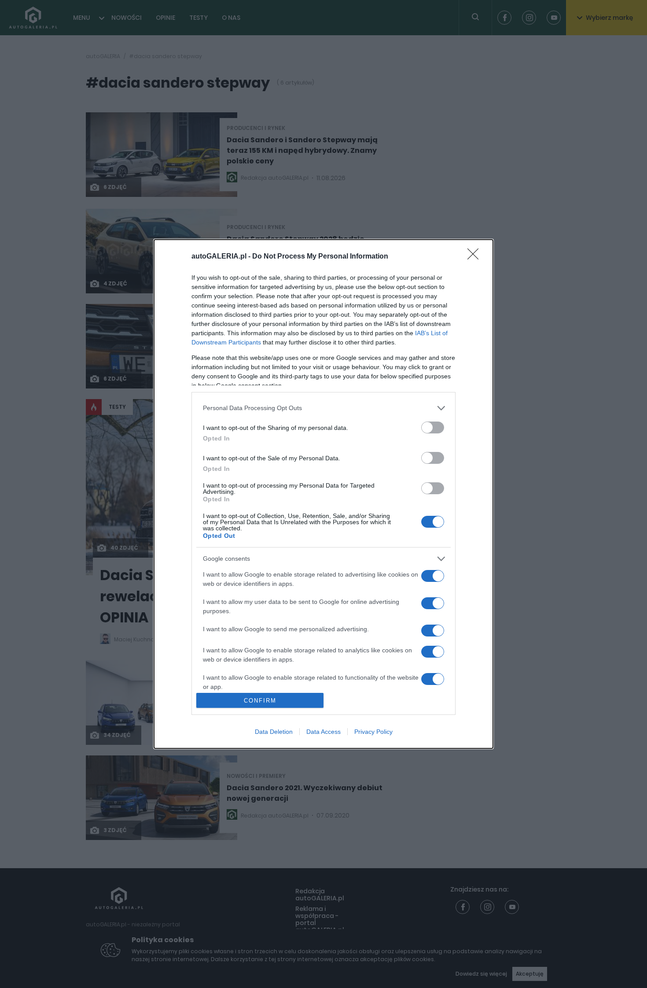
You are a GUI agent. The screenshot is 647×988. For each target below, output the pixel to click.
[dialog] (323, 494)
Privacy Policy (373, 731)
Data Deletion (274, 731)
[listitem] (323, 408)
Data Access (323, 731)
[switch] (432, 427)
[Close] (475, 256)
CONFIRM (260, 700)
